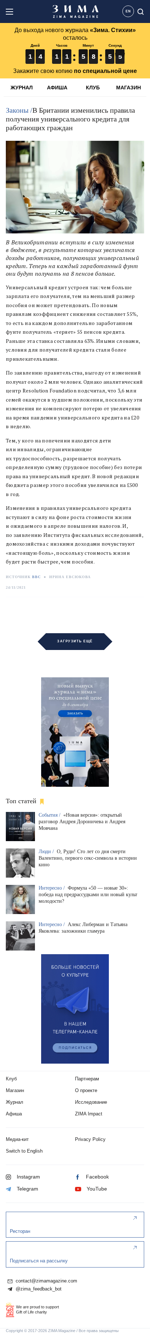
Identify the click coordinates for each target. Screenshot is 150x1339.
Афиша (14, 1114)
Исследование (91, 1102)
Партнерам (87, 1078)
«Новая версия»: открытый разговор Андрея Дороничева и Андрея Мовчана (82, 821)
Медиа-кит (17, 1139)
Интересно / (52, 888)
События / (50, 815)
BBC (36, 577)
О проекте (86, 1090)
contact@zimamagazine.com (45, 1281)
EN (128, 11)
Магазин (15, 1090)
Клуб (11, 1078)
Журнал (14, 1102)
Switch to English (24, 1151)
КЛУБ (93, 87)
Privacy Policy (90, 1139)
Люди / (47, 851)
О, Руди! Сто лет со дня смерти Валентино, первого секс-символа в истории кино (88, 858)
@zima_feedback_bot (38, 1289)
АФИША (57, 87)
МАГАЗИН (128, 87)
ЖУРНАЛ (22, 87)
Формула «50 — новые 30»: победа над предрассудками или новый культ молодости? (88, 894)
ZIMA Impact (88, 1114)
